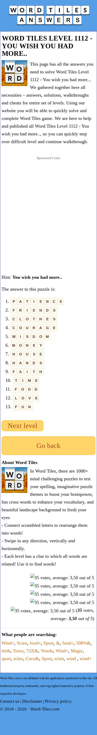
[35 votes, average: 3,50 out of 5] (62, 578)
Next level (23, 426)
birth (6, 650)
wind (71, 658)
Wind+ (8, 643)
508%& (83, 643)
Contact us (9, 701)
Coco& (32, 658)
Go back (48, 446)
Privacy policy (58, 701)
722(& (32, 650)
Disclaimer (32, 701)
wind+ (86, 658)
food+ (35, 643)
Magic (77, 650)
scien (18, 658)
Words (47, 650)
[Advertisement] (48, 212)
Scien (22, 643)
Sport (48, 643)
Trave (18, 650)
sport (6, 658)
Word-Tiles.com (44, 709)
